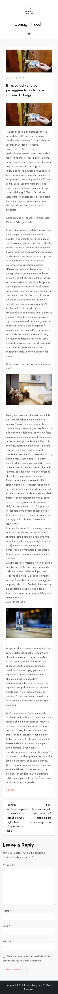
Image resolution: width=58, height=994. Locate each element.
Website (7, 941)
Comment (9, 865)
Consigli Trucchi (29, 24)
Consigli (11, 790)
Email (6, 926)
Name (7, 911)
